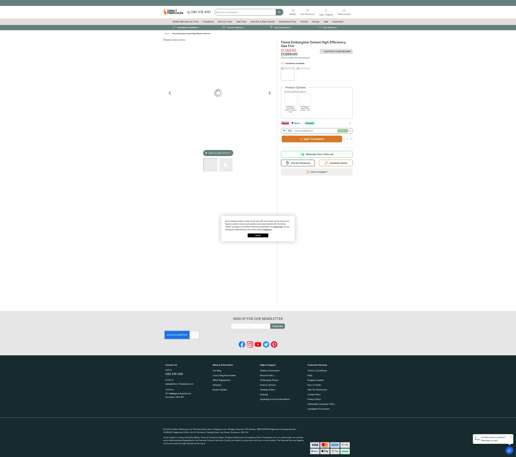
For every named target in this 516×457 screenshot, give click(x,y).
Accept (257, 235)
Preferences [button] (267, 229)
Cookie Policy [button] (278, 227)
